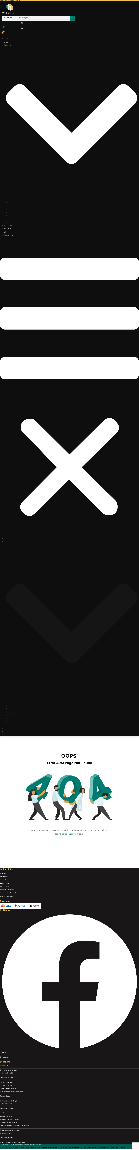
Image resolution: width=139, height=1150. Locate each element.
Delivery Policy (5, 883)
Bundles (11, 203)
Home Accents (13, 212)
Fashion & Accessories (16, 209)
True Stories (8, 226)
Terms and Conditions (7, 889)
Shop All (11, 222)
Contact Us (8, 235)
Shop (6, 42)
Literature (11, 216)
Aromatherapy (13, 206)
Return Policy (4, 886)
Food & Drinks (13, 219)
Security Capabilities (6, 896)
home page (67, 834)
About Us (7, 229)
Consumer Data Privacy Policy (9, 893)
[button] (9, 18)
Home (6, 39)
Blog (6, 232)
